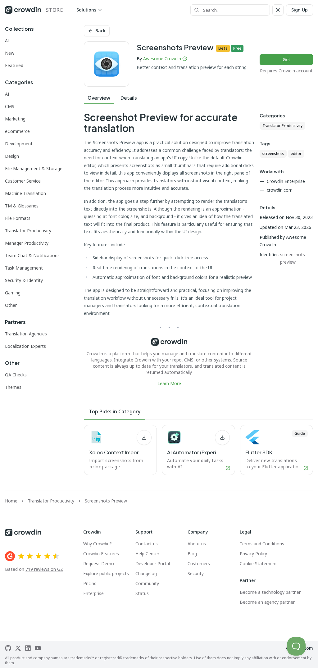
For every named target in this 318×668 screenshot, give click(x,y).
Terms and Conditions (262, 544)
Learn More (169, 383)
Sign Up (299, 10)
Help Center (147, 554)
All (7, 40)
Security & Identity (24, 280)
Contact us (146, 544)
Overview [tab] (99, 97)
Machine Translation (25, 193)
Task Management (24, 268)
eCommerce (17, 131)
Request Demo (98, 563)
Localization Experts (25, 346)
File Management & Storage (33, 168)
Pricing (90, 583)
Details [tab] (128, 97)
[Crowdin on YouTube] (38, 648)
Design (12, 156)
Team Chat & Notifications (32, 255)
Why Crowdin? (97, 544)
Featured (14, 65)
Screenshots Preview (106, 501)
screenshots (273, 153)
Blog (192, 554)
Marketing (15, 119)
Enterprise (93, 593)
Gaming (12, 293)
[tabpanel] (169, 249)
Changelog (146, 573)
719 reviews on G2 (44, 569)
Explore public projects (106, 573)
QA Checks (16, 375)
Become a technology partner (270, 592)
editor (296, 153)
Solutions (86, 10)
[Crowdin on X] (18, 648)
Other (11, 305)
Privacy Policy (253, 554)
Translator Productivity (28, 231)
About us (197, 544)
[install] (144, 437)
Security (196, 573)
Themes (13, 387)
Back (100, 31)
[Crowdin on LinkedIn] (28, 648)
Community (147, 583)
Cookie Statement (258, 563)
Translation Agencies (26, 334)
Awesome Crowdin (162, 58)
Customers (199, 563)
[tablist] (198, 98)
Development (19, 144)
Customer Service (23, 181)
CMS (9, 106)
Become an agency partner (267, 602)
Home (11, 501)
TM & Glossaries (22, 206)
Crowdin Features (101, 554)
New (9, 53)
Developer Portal (152, 563)
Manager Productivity (26, 243)
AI (7, 94)
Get (286, 59)
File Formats (17, 218)
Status (142, 593)
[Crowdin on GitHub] (8, 648)
